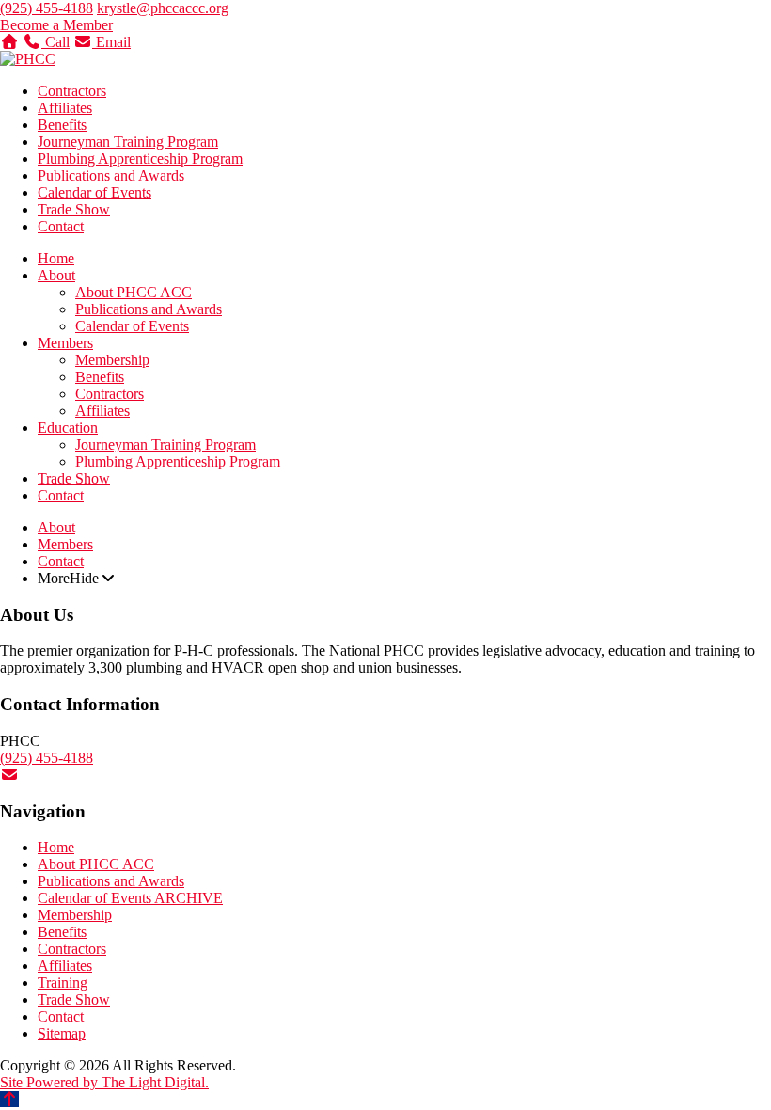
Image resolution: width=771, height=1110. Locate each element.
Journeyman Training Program (128, 142)
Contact (61, 226)
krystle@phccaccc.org (162, 8)
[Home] (9, 42)
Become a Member (56, 25)
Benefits (62, 125)
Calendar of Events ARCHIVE (130, 898)
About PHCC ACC (133, 292)
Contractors (72, 91)
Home (56, 258)
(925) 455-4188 (46, 8)
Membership (112, 360)
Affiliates (65, 108)
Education (68, 428)
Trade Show (74, 209)
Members (65, 343)
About (56, 275)
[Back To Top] (9, 1099)
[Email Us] (9, 775)
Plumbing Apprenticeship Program (140, 158)
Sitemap (62, 1033)
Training (62, 983)
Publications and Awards (111, 175)
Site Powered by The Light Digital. (104, 1082)
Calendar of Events (94, 192)
